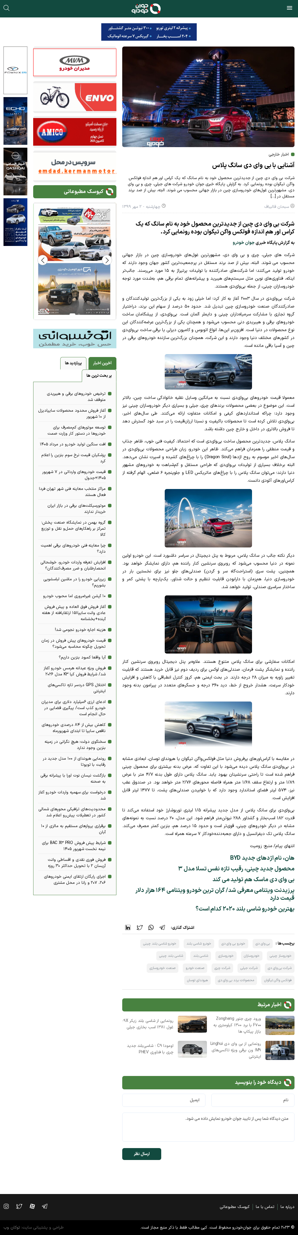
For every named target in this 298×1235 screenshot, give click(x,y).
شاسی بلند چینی (171, 956)
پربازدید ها (73, 363)
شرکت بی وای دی (280, 968)
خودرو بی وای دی (233, 943)
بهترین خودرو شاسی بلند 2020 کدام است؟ (245, 909)
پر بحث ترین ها (99, 376)
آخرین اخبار (102, 363)
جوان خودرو (244, 243)
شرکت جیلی (249, 968)
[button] (43, 260)
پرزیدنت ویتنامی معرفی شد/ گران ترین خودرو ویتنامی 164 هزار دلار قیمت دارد (215, 894)
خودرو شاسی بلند (199, 943)
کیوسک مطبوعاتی (235, 1207)
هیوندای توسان (197, 980)
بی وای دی (263, 943)
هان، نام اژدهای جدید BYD (262, 858)
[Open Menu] (289, 9)
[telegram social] (47, 1206)
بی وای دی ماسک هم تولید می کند (253, 879)
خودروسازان (252, 956)
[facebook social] (35, 1206)
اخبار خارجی (279, 154)
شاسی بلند (200, 956)
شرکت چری (222, 968)
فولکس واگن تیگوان (278, 980)
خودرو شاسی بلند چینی (159, 943)
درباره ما (288, 1207)
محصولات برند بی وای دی (236, 980)
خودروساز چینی (281, 956)
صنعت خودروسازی (162, 968)
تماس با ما (265, 1207)
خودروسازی (226, 956)
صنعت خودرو (195, 968)
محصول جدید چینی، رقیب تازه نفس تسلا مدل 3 (236, 869)
